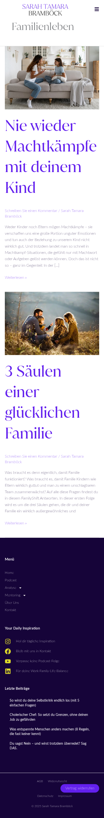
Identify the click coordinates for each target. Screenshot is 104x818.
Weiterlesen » (16, 277)
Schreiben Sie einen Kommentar (31, 211)
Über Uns (12, 603)
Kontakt (10, 610)
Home (9, 573)
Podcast (11, 580)
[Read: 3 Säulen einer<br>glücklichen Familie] (52, 323)
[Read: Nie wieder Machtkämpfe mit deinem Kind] (52, 77)
